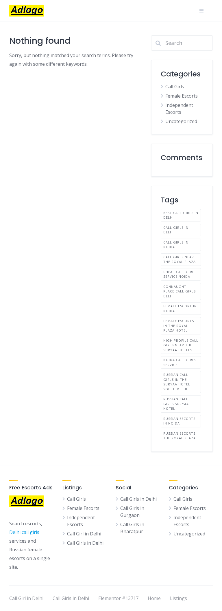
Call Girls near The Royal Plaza (179, 259)
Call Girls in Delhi (175, 230)
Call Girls (174, 86)
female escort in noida (180, 308)
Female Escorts (181, 96)
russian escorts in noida (179, 421)
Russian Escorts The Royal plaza (179, 435)
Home (154, 598)
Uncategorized (181, 121)
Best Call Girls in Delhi (180, 215)
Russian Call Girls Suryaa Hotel (176, 404)
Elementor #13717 (118, 598)
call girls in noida (175, 244)
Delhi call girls (24, 532)
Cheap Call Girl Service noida (178, 274)
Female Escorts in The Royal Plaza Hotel (178, 325)
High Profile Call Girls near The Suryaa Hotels (180, 345)
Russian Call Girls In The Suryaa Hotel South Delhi (176, 381)
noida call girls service (179, 362)
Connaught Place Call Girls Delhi (179, 291)
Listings (178, 598)
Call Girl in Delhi (84, 533)
